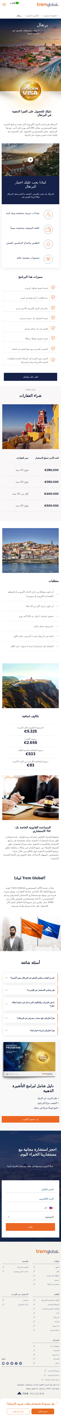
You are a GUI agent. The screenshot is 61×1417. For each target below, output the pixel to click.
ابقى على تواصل (30, 377)
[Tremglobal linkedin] (20, 1363)
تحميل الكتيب (28, 1119)
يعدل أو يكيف (18, 1411)
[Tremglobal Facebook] (16, 1363)
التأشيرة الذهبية (32, 16)
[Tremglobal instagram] (7, 1363)
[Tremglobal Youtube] (3, 1363)
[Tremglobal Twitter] (11, 1363)
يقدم (30, 1227)
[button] (51, 1208)
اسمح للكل (43, 1411)
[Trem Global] (30, 1252)
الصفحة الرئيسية (50, 16)
